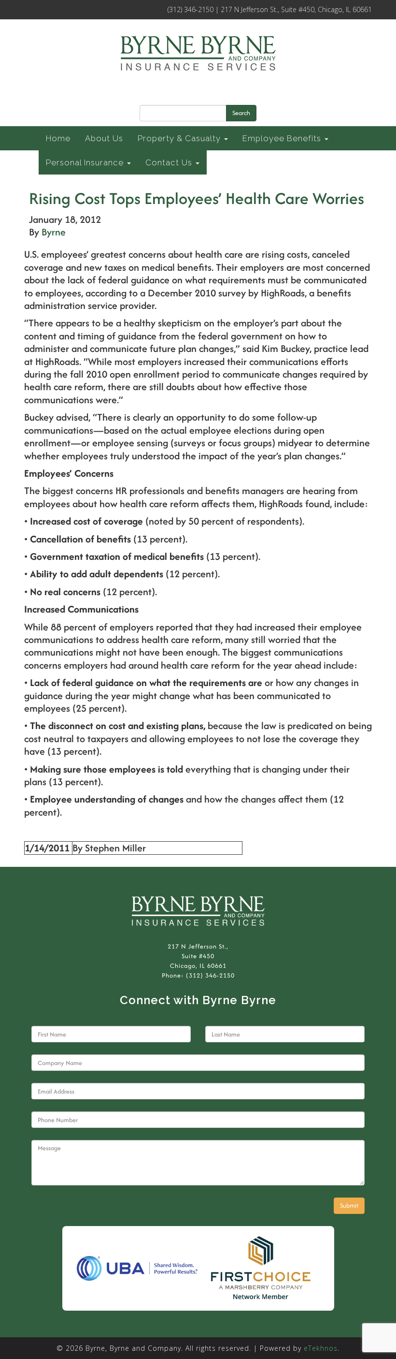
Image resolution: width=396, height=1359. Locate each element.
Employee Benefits (283, 138)
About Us (104, 138)
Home (58, 138)
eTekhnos (321, 1348)
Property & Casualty (180, 138)
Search (241, 112)
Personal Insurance (86, 162)
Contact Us (170, 162)
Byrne (54, 232)
